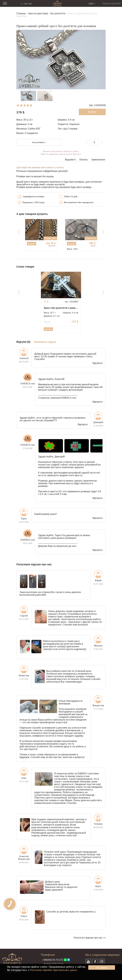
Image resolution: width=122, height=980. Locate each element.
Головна (21, 13)
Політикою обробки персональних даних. (54, 970)
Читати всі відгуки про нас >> (89, 937)
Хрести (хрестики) (38, 13)
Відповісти (98, 363)
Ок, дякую (101, 967)
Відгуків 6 (70, 159)
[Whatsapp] (65, 959)
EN (26, 4)
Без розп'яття (57, 13)
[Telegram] (68, 959)
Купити (31, 243)
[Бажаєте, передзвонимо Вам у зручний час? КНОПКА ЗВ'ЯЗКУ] (9, 904)
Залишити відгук (45, 342)
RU (30, 4)
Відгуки (47, 322)
